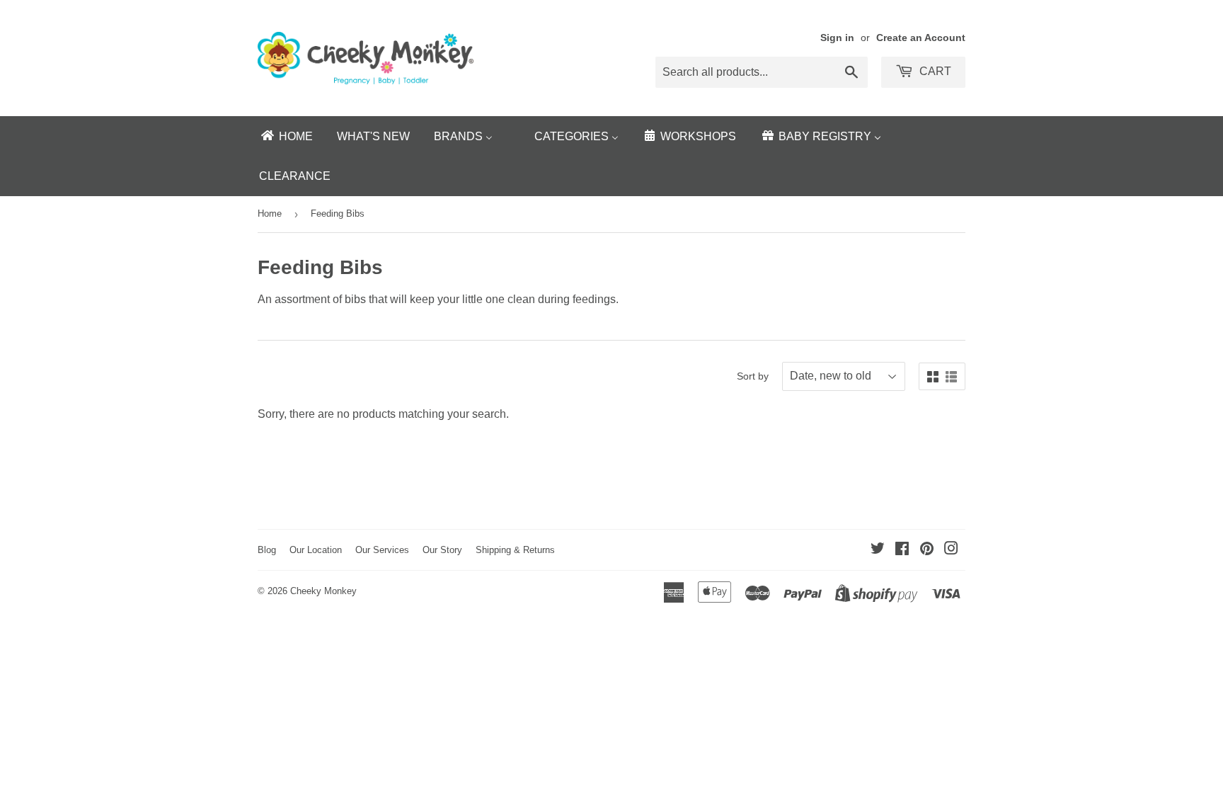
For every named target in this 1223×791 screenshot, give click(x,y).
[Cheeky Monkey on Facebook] (902, 550)
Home (270, 213)
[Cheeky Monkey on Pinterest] (926, 550)
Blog (267, 550)
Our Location (315, 550)
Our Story (442, 550)
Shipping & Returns (515, 550)
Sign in (837, 38)
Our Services (382, 550)
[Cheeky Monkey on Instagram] (951, 550)
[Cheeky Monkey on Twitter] (878, 550)
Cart (934, 71)
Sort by (753, 376)
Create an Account (920, 38)
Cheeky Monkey (323, 591)
